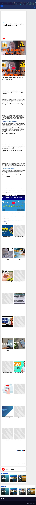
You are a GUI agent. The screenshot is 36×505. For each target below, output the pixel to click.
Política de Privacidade (29, 503)
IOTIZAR (3, 3)
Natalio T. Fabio (10, 469)
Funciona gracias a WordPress (4, 502)
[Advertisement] (13, 16)
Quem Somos (34, 503)
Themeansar (12, 502)
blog (3, 22)
